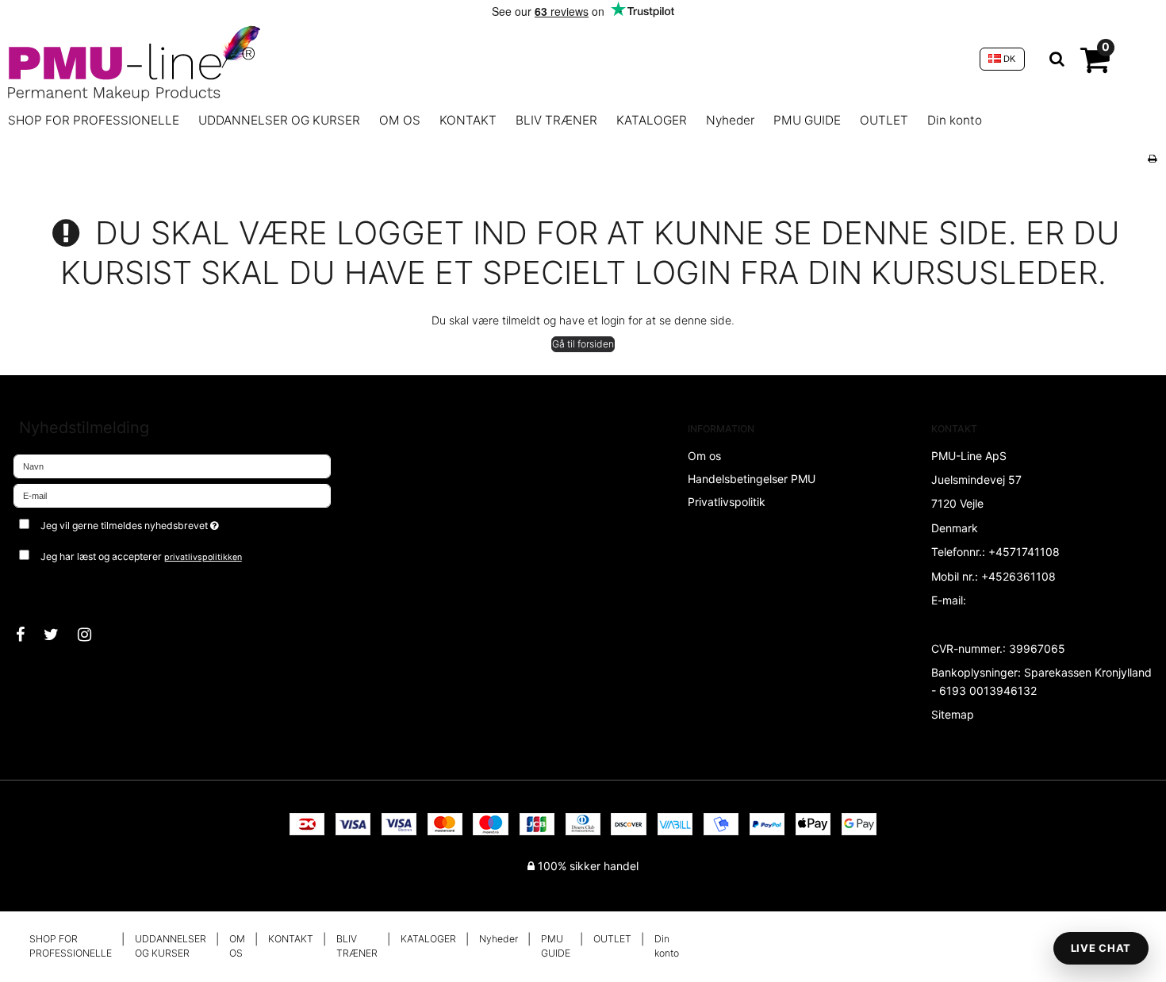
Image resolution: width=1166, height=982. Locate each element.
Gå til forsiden (583, 344)
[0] (1095, 66)
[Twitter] (59, 634)
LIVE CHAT (1101, 948)
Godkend (53, 588)
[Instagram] (92, 634)
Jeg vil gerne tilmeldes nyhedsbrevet (188, 522)
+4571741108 (1024, 551)
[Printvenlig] (1152, 158)
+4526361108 (1018, 576)
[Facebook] (28, 634)
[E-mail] (172, 494)
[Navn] (172, 465)
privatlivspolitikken (203, 557)
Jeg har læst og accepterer (141, 556)
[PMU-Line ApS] (486, 59)
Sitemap (952, 714)
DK (1008, 58)
